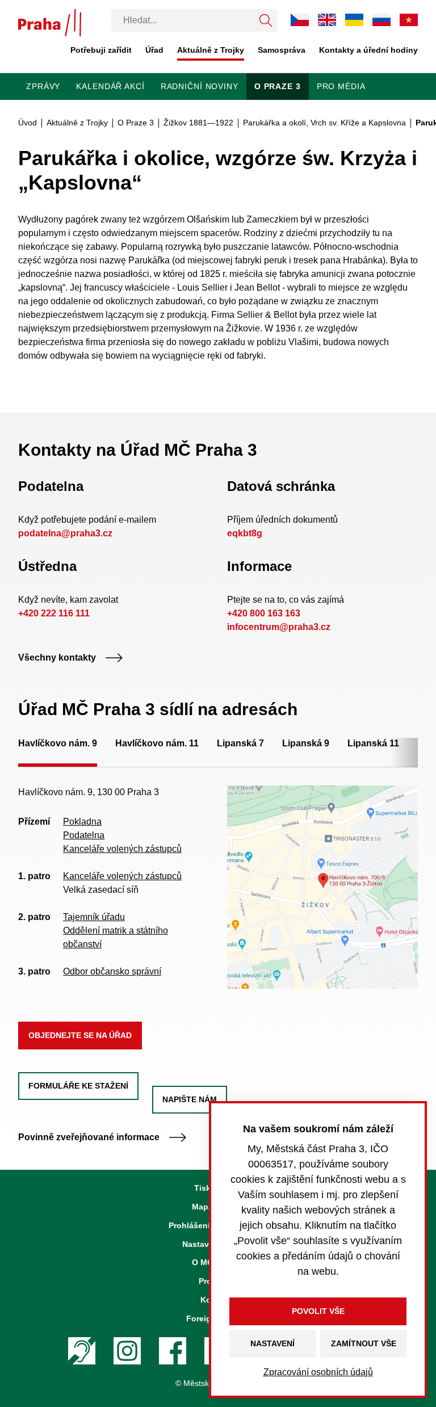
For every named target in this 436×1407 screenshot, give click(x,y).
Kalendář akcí (110, 86)
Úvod (27, 122)
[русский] (381, 20)
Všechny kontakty (57, 657)
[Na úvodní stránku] (49, 22)
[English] (327, 20)
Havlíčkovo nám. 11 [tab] (157, 743)
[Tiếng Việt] (409, 20)
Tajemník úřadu (94, 917)
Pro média (341, 86)
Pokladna (82, 821)
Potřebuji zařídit (101, 49)
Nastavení (272, 1343)
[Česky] (300, 20)
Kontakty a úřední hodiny (368, 49)
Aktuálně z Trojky (210, 49)
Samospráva (281, 49)
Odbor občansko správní (112, 971)
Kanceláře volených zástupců (122, 849)
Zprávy (43, 86)
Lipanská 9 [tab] (305, 743)
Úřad (154, 49)
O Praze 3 (277, 86)
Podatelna (83, 835)
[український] (354, 20)
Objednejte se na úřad (80, 1035)
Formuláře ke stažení (78, 1085)
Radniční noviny (199, 86)
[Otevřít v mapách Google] (322, 887)
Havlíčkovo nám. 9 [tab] (57, 743)
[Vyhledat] (265, 20)
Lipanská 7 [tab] (240, 743)
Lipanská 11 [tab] (373, 743)
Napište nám (189, 1099)
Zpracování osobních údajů (318, 1372)
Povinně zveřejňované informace (89, 1137)
